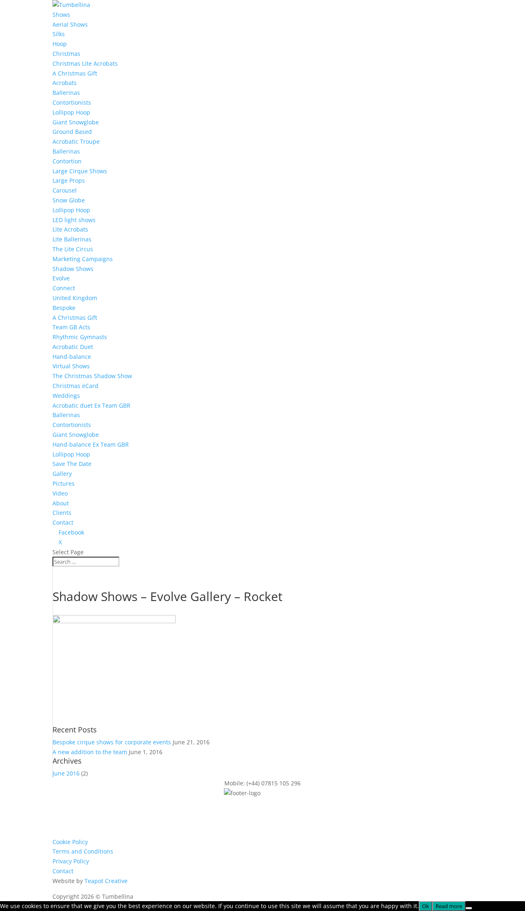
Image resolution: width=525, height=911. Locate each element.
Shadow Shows (73, 269)
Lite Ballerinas (71, 239)
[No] (469, 908)
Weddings (66, 395)
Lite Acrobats (70, 229)
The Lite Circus (72, 249)
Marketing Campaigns (82, 259)
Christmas (66, 53)
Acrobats (64, 83)
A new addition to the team (89, 752)
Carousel (64, 190)
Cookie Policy (70, 842)
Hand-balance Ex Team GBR (90, 444)
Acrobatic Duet (72, 347)
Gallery (62, 473)
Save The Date (71, 464)
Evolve (61, 278)
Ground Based (72, 131)
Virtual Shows (71, 366)
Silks (58, 34)
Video (60, 493)
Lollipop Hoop (71, 112)
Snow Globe (68, 200)
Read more (449, 906)
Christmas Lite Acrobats (85, 63)
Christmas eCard (75, 386)
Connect (63, 288)
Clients (61, 512)
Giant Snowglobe (75, 122)
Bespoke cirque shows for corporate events (111, 742)
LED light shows (74, 220)
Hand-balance (71, 356)
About (60, 503)
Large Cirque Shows (79, 171)
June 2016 (66, 773)
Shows (61, 14)
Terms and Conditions (82, 851)
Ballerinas (66, 92)
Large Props (68, 180)
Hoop (59, 44)
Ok (425, 906)
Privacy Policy (70, 861)
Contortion (67, 161)
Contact (62, 522)
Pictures (63, 483)
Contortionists (71, 102)
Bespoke (63, 308)
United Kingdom (74, 298)
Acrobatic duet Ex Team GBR (91, 405)
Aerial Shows (70, 24)
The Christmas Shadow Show (92, 376)
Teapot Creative (106, 881)
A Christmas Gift (74, 73)
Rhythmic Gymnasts (79, 337)
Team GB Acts (71, 327)
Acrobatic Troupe (76, 141)
